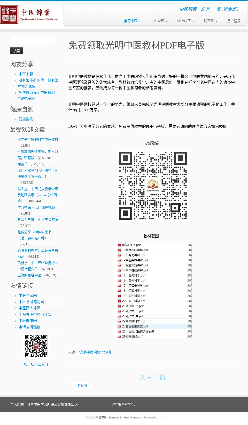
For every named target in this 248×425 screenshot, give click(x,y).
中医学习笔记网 (31, 302)
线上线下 (184, 21)
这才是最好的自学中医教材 (37, 139)
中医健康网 (28, 321)
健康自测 (26, 119)
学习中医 (131, 21)
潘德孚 (22, 164)
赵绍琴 (80, 385)
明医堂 (209, 21)
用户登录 (234, 21)
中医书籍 (26, 74)
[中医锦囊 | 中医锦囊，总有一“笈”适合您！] (29, 15)
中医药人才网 (29, 308)
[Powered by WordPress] (159, 416)
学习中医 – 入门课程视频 (36, 207)
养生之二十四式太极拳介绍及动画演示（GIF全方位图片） (37, 195)
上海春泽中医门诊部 (35, 314)
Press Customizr (132, 417)
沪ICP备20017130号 (124, 404)
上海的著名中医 (29, 275)
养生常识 (158, 21)
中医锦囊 (101, 417)
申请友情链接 (29, 327)
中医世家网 (28, 295)
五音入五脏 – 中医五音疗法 (37, 220)
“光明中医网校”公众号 (95, 352)
